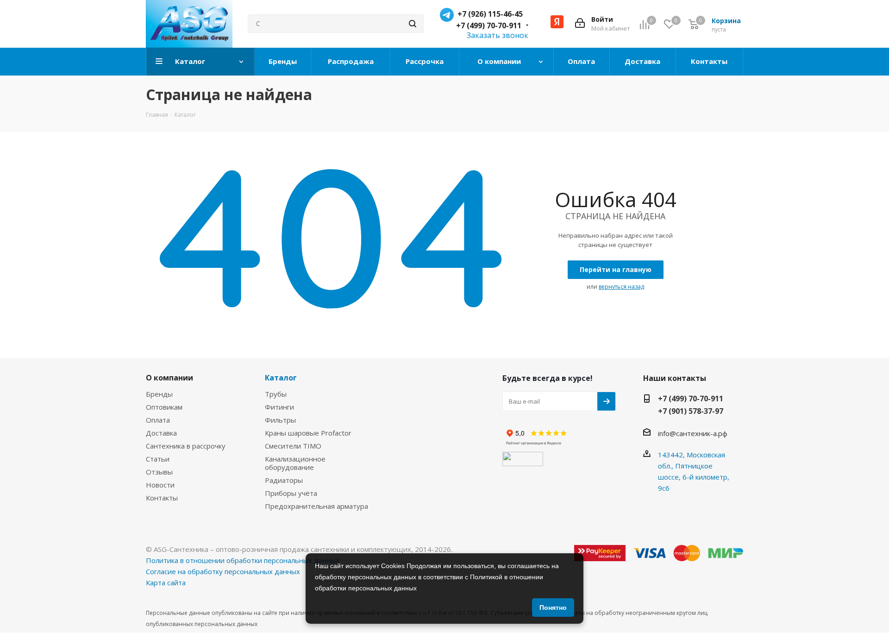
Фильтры (280, 419)
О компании (169, 378)
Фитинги (279, 406)
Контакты (162, 497)
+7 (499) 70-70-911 (488, 25)
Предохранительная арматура (316, 506)
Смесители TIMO (293, 445)
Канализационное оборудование (295, 463)
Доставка (161, 432)
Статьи (157, 458)
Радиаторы (284, 480)
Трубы (276, 394)
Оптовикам (164, 406)
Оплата (158, 419)
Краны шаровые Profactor (308, 432)
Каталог (281, 378)
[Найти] (412, 23)
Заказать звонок (497, 35)
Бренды (159, 394)
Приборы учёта (291, 493)
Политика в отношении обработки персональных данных (242, 560)
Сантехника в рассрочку (185, 445)
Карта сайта (166, 582)
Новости (160, 484)
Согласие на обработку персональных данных (223, 571)
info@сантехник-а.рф (692, 433)
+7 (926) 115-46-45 (490, 14)
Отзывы (159, 471)
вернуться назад (621, 287)
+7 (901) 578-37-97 (690, 411)
